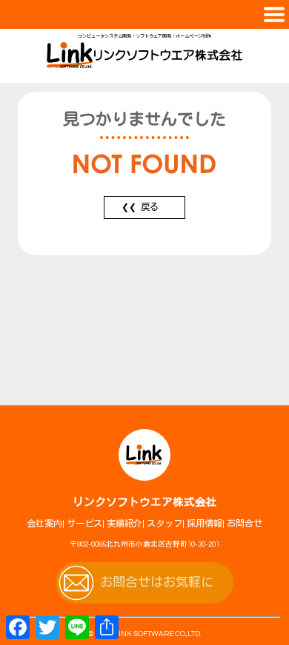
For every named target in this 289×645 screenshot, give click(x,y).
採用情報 (204, 524)
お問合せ (244, 524)
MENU (144, 15)
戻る (150, 207)
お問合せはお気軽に (156, 583)
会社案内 (44, 524)
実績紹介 (124, 524)
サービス (84, 524)
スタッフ (164, 524)
